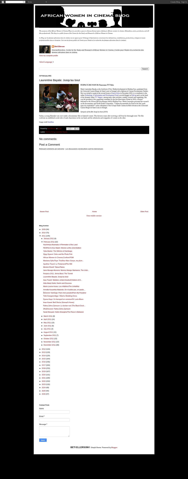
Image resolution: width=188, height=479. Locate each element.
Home (94, 212)
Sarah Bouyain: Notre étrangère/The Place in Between (63, 312)
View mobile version (94, 216)
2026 (44, 394)
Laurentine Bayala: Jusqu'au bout (55, 277)
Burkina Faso (50, 132)
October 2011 (49, 339)
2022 (44, 381)
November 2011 (50, 342)
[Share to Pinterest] (78, 128)
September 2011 (50, 335)
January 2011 (49, 239)
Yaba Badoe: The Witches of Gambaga (57, 251)
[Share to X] (72, 128)
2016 (44, 362)
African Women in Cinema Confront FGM (58, 258)
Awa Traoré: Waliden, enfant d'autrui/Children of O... (62, 280)
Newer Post (44, 212)
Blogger (114, 448)
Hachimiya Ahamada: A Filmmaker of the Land (60, 245)
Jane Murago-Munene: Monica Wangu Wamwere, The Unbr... (66, 270)
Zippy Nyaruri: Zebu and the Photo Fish (57, 254)
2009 (44, 229)
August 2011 (48, 332)
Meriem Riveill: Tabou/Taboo (54, 267)
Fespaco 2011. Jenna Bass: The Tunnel (58, 274)
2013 (44, 352)
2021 (44, 378)
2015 (44, 359)
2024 (44, 388)
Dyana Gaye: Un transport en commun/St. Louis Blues (63, 299)
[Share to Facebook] (75, 128)
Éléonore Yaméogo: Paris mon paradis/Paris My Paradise (64, 293)
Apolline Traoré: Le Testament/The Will (57, 264)
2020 (44, 375)
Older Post (144, 212)
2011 (44, 236)
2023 (44, 384)
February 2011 (49, 242)
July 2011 (47, 329)
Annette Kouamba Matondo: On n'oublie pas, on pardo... (64, 290)
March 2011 (48, 316)
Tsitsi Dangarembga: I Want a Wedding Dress (60, 296)
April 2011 (48, 319)
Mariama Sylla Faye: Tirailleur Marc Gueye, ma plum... (63, 261)
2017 (44, 365)
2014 (44, 356)
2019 (44, 371)
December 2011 (50, 345)
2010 (44, 233)
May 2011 (47, 323)
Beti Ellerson (60, 47)
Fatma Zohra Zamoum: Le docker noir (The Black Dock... (64, 306)
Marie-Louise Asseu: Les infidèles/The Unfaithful (61, 286)
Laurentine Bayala (61, 132)
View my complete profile (48, 56)
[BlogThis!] (70, 128)
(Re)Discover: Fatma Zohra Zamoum (56, 309)
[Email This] (67, 128)
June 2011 (48, 326)
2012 (44, 349)
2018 (44, 368)
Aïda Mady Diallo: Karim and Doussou (57, 283)
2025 (44, 391)
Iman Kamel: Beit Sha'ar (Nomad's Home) (58, 302)
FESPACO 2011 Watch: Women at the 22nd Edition (62, 248)
